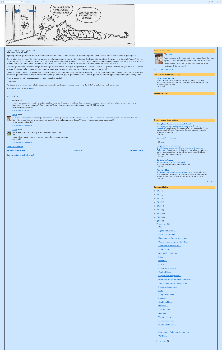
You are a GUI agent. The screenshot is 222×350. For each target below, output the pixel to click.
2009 (159, 217)
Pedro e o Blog (163, 170)
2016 (159, 191)
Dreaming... (162, 261)
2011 (159, 210)
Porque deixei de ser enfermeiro (169, 146)
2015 (159, 195)
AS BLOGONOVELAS (165, 78)
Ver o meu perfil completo (163, 69)
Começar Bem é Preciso (166, 138)
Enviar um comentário (15, 147)
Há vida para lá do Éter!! (167, 325)
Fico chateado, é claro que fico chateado (173, 332)
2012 (159, 206)
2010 (159, 213)
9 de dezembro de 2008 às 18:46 (22, 142)
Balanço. (161, 257)
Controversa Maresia (165, 160)
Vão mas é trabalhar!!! (166, 317)
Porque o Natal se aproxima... (169, 276)
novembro (163, 341)
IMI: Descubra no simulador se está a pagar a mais (175, 172)
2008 (159, 221)
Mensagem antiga (136, 150)
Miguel (14, 115)
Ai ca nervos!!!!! (164, 310)
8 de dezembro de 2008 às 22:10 (22, 110)
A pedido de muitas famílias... (169, 246)
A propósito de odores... (167, 294)
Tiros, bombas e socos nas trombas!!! (172, 283)
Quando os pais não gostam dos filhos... (173, 242)
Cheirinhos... (163, 298)
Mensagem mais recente (16, 150)
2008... (161, 227)
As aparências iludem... (167, 321)
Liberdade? (162, 313)
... (159, 328)
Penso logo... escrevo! (166, 234)
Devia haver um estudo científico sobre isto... (175, 279)
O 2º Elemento (163, 336)
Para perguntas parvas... (167, 287)
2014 (159, 198)
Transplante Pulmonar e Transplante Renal (174, 124)
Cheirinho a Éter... (21, 11)
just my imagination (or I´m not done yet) (171, 162)
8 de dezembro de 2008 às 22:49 (22, 125)
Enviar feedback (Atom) (25, 155)
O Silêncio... (163, 306)
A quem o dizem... (165, 249)
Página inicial (77, 150)
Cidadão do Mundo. (165, 302)
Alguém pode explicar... (167, 231)
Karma (160, 291)
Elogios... (161, 264)
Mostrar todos (211, 181)
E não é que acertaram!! (167, 268)
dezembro (163, 224)
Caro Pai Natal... (164, 272)
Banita (14, 130)
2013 (159, 202)
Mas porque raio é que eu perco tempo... (173, 238)
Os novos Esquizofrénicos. (168, 253)
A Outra (159, 81)
